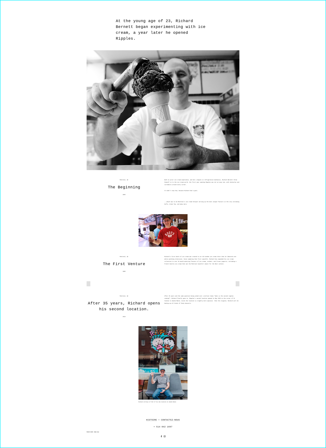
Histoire (151, 420)
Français (236, 13)
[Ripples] (165, 436)
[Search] (100, 5)
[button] (88, 283)
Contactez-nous (170, 420)
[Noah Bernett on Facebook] (161, 436)
